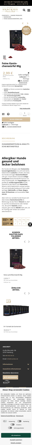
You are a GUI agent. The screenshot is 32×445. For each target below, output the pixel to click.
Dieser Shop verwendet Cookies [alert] (16, 390)
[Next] (29, 242)
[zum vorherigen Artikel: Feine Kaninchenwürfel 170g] (22, 23)
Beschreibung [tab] (8, 138)
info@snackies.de (12, 359)
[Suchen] (24, 10)
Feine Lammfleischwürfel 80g (13, 275)
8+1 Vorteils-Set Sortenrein (12, 326)
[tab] (16, 146)
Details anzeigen (16, 443)
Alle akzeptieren (16, 435)
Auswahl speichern (16, 440)
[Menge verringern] (20, 114)
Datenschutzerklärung (8, 416)
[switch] (5, 421)
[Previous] (25, 242)
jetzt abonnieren (10, 377)
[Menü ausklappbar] (28, 10)
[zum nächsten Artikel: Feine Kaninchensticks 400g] (27, 23)
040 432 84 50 (9, 356)
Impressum (19, 416)
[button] (16, 364)
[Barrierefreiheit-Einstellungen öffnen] (30, 224)
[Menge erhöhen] (28, 114)
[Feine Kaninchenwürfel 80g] (16, 40)
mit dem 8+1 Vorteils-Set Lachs (16, 2)
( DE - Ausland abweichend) (23, 82)
